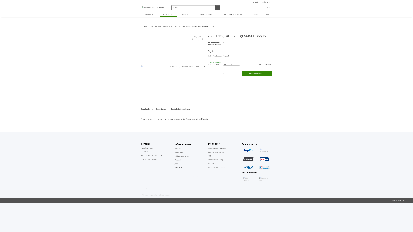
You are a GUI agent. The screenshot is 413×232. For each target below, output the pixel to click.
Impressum (212, 163)
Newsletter (179, 167)
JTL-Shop (401, 200)
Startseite (255, 2)
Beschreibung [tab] (147, 109)
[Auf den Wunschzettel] (200, 38)
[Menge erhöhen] (236, 73)
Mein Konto (266, 2)
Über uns (178, 149)
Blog (267, 14)
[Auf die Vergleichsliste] (194, 38)
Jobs (176, 164)
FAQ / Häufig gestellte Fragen (234, 14)
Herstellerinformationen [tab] (180, 109)
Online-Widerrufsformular (217, 148)
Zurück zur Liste (148, 26)
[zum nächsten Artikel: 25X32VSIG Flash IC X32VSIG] (269, 26)
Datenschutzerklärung (216, 152)
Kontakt (255, 14)
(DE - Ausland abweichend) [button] (231, 65)
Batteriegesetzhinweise (216, 167)
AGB (209, 156)
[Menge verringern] (210, 73)
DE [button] (245, 2)
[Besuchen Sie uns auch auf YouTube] (148, 190)
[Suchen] (217, 7)
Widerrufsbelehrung (215, 160)
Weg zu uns (179, 152)
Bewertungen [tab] (161, 109)
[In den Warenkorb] (142, 33)
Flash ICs (219, 45)
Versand (226, 56)
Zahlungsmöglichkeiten (183, 156)
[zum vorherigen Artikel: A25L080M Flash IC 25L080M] (265, 26)
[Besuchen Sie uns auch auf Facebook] (143, 190)
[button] (254, 7)
